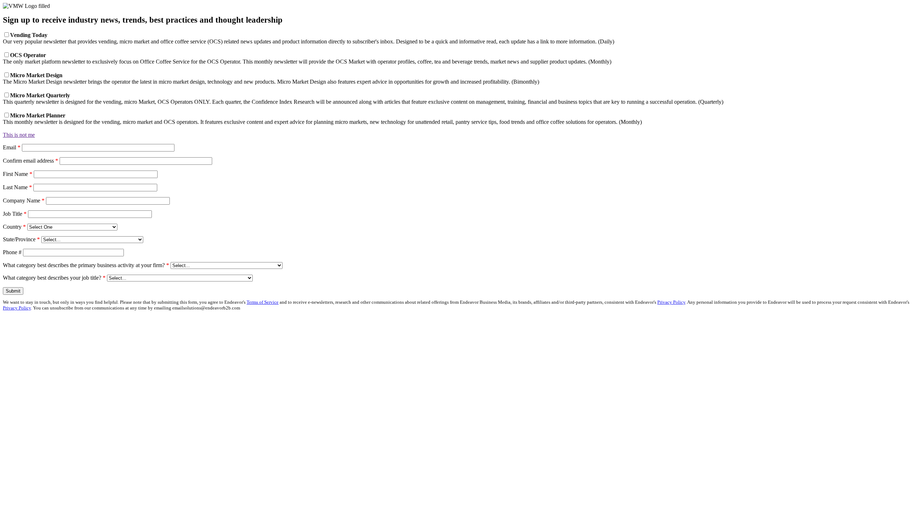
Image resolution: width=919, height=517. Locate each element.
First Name (17, 174)
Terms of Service (263, 302)
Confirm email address (30, 161)
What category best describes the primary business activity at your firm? (86, 265)
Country (14, 227)
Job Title (15, 214)
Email (11, 147)
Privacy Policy (671, 302)
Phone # (12, 252)
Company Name (24, 200)
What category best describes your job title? (54, 278)
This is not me (19, 135)
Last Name (17, 187)
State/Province (21, 239)
